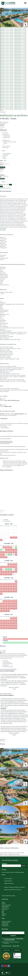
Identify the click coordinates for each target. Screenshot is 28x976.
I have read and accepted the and (13, 939)
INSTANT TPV (6, 950)
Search (23, 865)
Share (2, 125)
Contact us (4, 909)
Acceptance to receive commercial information (11, 942)
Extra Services (5, 908)
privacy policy (20, 938)
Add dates (2, 167)
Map (4, 156)
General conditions (6, 921)
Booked (5, 637)
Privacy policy (5, 925)
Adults (1, 169)
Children (2, 175)
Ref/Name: (13, 864)
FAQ (3, 912)
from (1, 160)
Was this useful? (14, 687)
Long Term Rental (6, 905)
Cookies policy (5, 922)
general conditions (10, 939)
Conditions (5, 155)
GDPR (3, 915)
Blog (3, 911)
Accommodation (7, 153)
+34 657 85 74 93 (8, 881)
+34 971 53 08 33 (8, 878)
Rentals (4, 903)
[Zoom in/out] (3, 127)
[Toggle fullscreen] (2, 127)
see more (3, 708)
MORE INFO (17, 950)
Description (3, 130)
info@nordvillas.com (9, 883)
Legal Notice (5, 924)
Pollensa (4, 914)
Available (5, 640)
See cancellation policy (6, 441)
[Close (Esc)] (0, 127)
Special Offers (5, 906)
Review (4, 158)
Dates (1, 164)
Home (3, 902)
